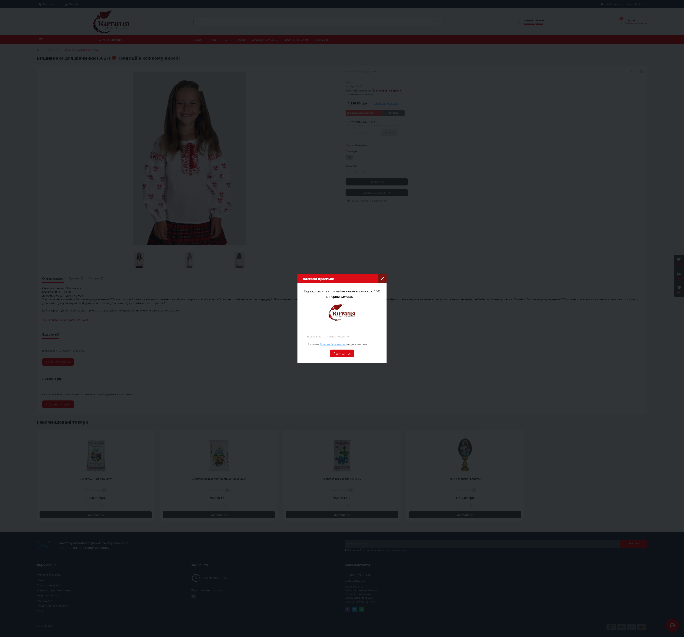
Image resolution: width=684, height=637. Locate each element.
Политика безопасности (333, 344)
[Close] (382, 278)
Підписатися (342, 353)
